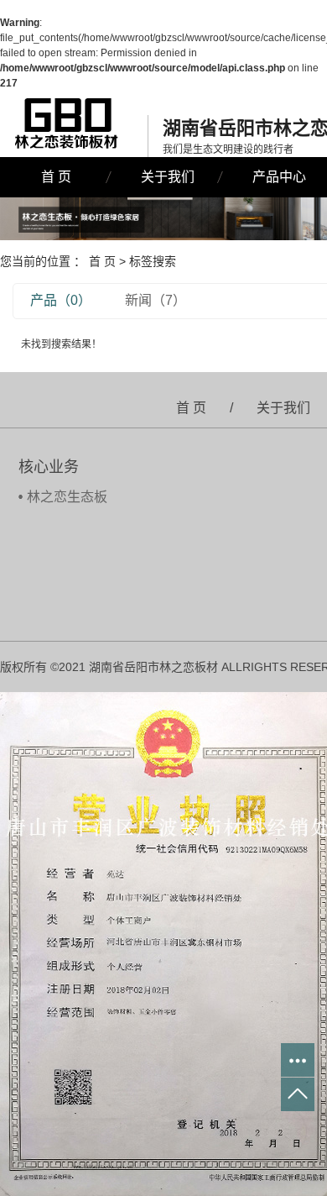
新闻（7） (155, 300)
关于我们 (168, 177)
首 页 (56, 177)
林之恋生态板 (67, 497)
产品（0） (60, 300)
